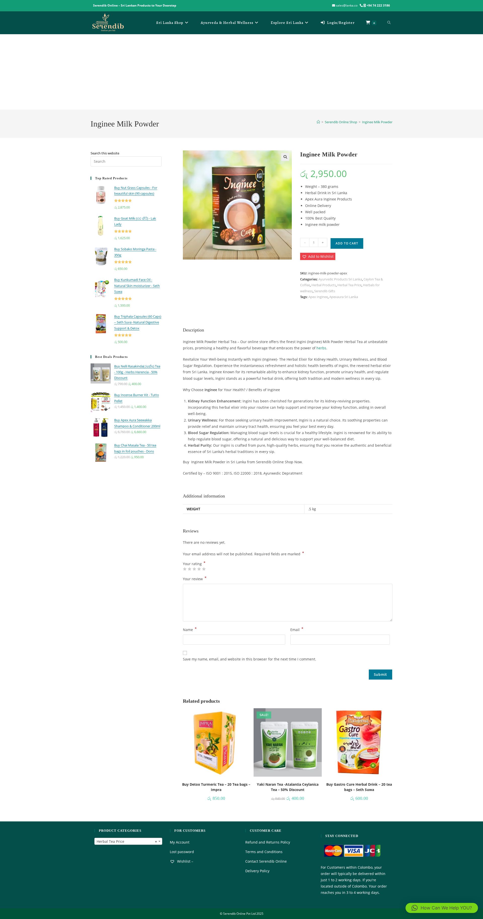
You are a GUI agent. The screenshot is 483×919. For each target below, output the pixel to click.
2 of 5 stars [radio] (189, 569)
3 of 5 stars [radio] (194, 569)
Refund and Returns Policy (267, 842)
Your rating (194, 564)
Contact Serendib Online (266, 861)
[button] (285, 157)
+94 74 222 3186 (378, 5)
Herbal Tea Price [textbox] (127, 841)
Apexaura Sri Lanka (343, 297)
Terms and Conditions (264, 851)
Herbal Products (323, 285)
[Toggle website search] (389, 22)
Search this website (105, 153)
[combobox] (128, 841)
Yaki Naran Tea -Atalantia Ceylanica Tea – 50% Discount (287, 787)
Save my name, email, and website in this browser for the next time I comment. (249, 659)
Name (190, 629)
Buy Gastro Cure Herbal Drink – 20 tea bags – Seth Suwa (359, 787)
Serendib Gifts (324, 291)
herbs (321, 348)
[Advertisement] (241, 72)
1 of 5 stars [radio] (184, 569)
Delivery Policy (257, 870)
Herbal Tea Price (349, 285)
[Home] (318, 122)
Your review (195, 578)
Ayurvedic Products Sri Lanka (340, 279)
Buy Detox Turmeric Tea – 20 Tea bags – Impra (216, 787)
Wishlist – (184, 861)
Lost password (182, 851)
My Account (179, 842)
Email (296, 629)
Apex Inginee (318, 297)
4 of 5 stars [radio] (199, 569)
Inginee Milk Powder (377, 122)
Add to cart (347, 243)
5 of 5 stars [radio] (204, 569)
